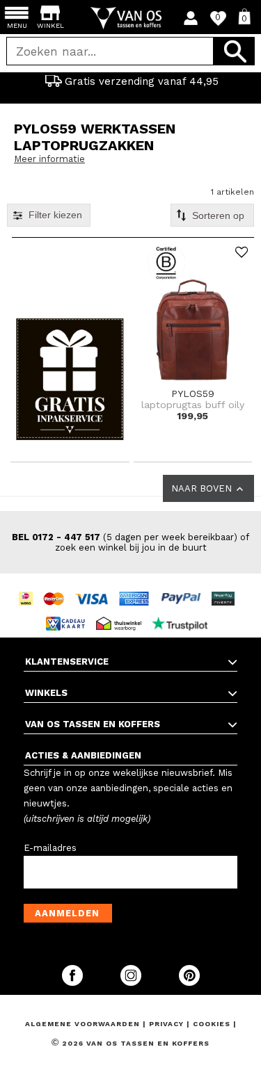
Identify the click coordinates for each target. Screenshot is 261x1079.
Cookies (211, 1024)
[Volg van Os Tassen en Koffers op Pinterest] (189, 982)
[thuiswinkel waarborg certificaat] (122, 611)
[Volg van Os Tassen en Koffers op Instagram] (132, 982)
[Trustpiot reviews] (183, 611)
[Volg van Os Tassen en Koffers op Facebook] (74, 982)
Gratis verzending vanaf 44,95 (142, 81)
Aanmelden (67, 913)
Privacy (168, 1024)
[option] (130, 81)
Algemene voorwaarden (84, 1024)
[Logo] (130, 18)
